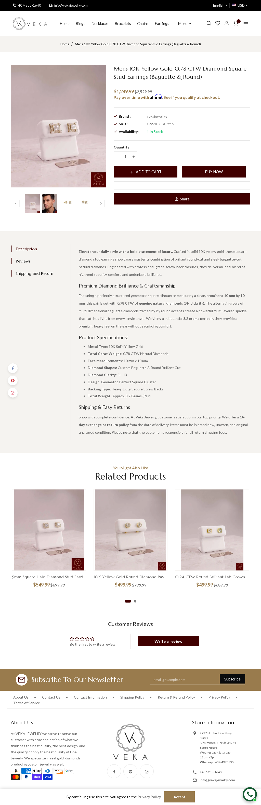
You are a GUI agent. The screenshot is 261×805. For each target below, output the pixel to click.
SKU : (123, 124)
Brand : (125, 116)
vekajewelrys (157, 116)
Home (64, 44)
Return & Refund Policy (176, 697)
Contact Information (90, 697)
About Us (21, 697)
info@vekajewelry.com (217, 780)
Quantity (121, 147)
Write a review (168, 641)
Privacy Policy (219, 697)
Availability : (129, 131)
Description (26, 248)
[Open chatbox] (250, 794)
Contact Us (51, 697)
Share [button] (185, 199)
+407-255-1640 (210, 772)
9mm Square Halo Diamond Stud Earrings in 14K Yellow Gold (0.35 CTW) (49, 577)
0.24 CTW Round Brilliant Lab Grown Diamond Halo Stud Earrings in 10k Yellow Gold (212, 577)
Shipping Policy (132, 697)
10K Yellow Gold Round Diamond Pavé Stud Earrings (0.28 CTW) (130, 577)
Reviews (23, 261)
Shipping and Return (34, 273)
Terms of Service (26, 703)
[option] (32, 203)
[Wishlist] (217, 23)
